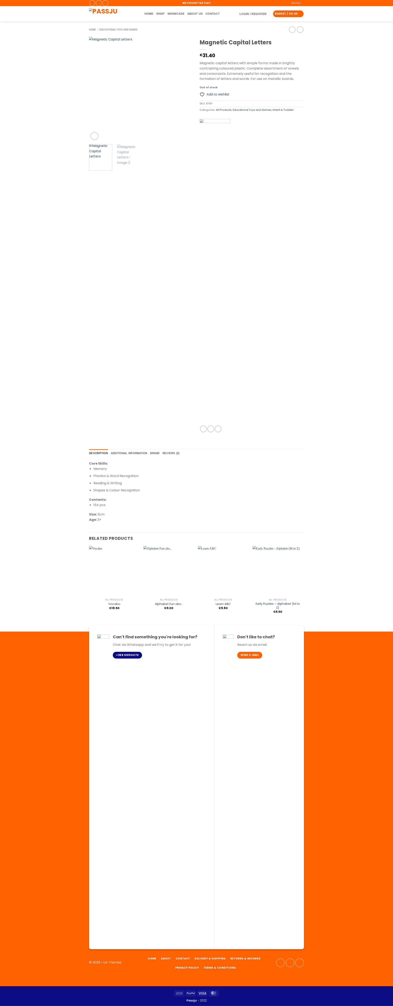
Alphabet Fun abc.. (169, 604)
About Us (195, 13)
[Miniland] (215, 272)
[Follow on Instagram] (99, 3)
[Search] (140, 14)
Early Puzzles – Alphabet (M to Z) (278, 605)
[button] (253, 14)
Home (149, 13)
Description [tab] (98, 453)
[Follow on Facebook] (92, 3)
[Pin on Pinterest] (218, 429)
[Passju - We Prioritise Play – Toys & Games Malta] (110, 14)
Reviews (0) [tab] (171, 453)
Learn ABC (223, 604)
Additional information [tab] (129, 453)
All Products (224, 110)
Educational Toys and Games (118, 29)
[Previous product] (300, 29)
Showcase (175, 13)
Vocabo (114, 604)
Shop (160, 13)
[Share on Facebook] (203, 429)
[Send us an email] (105, 3)
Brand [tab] (154, 453)
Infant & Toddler (283, 110)
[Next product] (292, 29)
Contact (213, 13)
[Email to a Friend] (210, 429)
